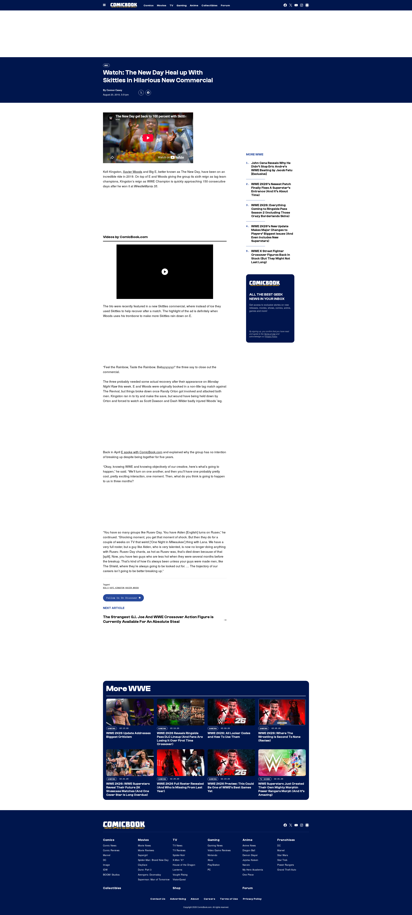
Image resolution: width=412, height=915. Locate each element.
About (195, 898)
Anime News (249, 845)
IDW (105, 869)
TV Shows (265, 779)
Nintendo (212, 855)
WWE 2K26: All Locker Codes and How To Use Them (229, 735)
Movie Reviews (146, 850)
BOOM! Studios (111, 874)
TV (171, 5)
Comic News (109, 845)
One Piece (248, 874)
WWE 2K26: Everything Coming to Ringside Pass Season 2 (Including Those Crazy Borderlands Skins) (270, 210)
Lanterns (177, 869)
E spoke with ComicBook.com (141, 452)
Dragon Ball (249, 850)
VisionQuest (179, 879)
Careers (209, 898)
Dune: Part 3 (145, 869)
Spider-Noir (179, 855)
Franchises (286, 840)
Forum (225, 5)
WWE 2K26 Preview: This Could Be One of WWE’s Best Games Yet (231, 787)
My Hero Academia (253, 869)
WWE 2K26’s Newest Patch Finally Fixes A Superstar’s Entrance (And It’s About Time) (271, 189)
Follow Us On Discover (122, 597)
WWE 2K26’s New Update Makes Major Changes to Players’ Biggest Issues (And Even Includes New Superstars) (272, 234)
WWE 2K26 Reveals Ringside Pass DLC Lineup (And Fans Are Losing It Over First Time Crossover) (180, 738)
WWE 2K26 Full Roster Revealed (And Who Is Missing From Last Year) (180, 787)
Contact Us (157, 898)
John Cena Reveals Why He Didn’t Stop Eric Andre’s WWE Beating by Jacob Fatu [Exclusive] (271, 168)
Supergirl (143, 855)
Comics (149, 5)
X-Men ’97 (178, 860)
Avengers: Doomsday (149, 874)
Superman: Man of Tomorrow (154, 879)
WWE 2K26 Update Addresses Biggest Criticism (128, 735)
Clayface (142, 864)
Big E (106, 587)
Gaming (182, 5)
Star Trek (282, 860)
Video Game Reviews (219, 850)
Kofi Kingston (117, 587)
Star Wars (282, 855)
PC (209, 869)
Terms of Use (270, 333)
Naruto (246, 864)
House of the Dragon (184, 864)
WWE (106, 65)
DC (104, 860)
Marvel (106, 855)
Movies (161, 5)
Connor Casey (114, 90)
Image (106, 864)
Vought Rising (180, 874)
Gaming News (215, 845)
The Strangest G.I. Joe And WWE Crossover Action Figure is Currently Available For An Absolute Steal (158, 619)
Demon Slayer (250, 855)
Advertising (178, 898)
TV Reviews (179, 850)
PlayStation (214, 864)
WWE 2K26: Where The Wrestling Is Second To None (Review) (279, 736)
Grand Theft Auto (286, 869)
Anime (194, 5)
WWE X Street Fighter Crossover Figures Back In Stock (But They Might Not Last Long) (270, 256)
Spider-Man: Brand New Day (153, 860)
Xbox (210, 860)
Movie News (144, 845)
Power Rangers (285, 864)
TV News (177, 845)
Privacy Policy (271, 336)
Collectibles (209, 5)
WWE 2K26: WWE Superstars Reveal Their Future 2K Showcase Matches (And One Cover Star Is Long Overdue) (128, 789)
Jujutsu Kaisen (250, 860)
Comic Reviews (111, 850)
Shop (176, 888)
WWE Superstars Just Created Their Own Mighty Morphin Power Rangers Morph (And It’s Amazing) (281, 789)
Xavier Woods (132, 171)
